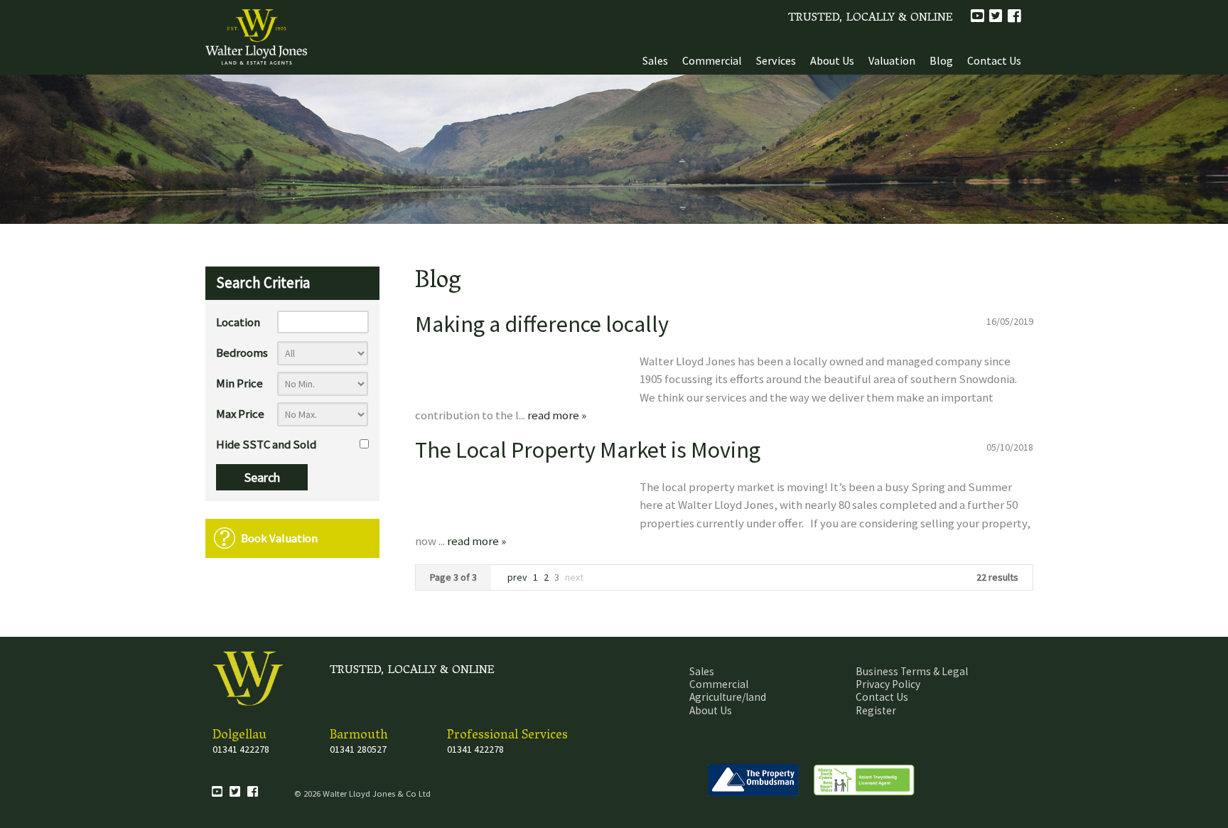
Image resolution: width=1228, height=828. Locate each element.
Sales (655, 60)
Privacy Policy (888, 684)
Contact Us (994, 60)
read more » (556, 415)
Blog (941, 60)
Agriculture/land (727, 697)
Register (876, 710)
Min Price (239, 383)
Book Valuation (279, 538)
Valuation (891, 60)
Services (776, 60)
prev (518, 577)
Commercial (712, 60)
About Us (832, 60)
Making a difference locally (542, 323)
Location (238, 322)
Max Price (240, 413)
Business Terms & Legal (912, 671)
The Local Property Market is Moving (587, 449)
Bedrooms (242, 352)
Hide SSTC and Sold (266, 444)
